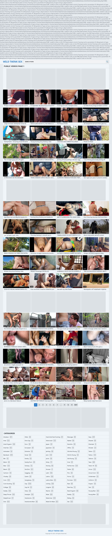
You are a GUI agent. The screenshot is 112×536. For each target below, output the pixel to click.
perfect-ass (72, 466)
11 (64, 405)
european (29, 448)
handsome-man (31, 502)
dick (6, 502)
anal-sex (7, 448)
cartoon (7, 473)
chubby (7, 476)
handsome (29, 498)
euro (27, 444)
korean (49, 469)
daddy (7, 491)
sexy (92, 437)
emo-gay (29, 440)
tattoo (92, 455)
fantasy (28, 466)
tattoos (92, 458)
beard (6, 469)
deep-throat (9, 494)
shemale (92, 444)
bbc (5, 458)
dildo (28, 437)
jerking (49, 451)
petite (70, 469)
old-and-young (73, 451)
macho (49, 491)
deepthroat (8, 498)
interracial (51, 440)
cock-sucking (9, 484)
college (7, 487)
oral (70, 462)
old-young (72, 458)
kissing (49, 466)
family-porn (30, 462)
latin (49, 473)
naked (70, 440)
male (49, 494)
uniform (93, 480)
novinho (71, 444)
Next (75, 405)
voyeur (92, 484)
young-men (93, 494)
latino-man (51, 480)
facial (28, 455)
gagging (29, 473)
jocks (49, 458)
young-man (94, 491)
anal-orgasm (9, 444)
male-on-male (52, 502)
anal (6, 440)
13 (71, 405)
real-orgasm (72, 491)
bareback (8, 455)
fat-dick (29, 469)
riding (70, 498)
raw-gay (71, 487)
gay (28, 484)
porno (70, 476)
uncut (92, 469)
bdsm (6, 462)
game (28, 476)
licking (50, 484)
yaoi (91, 487)
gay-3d (28, 487)
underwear (93, 476)
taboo (92, 451)
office (70, 448)
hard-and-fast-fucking (54, 437)
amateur (7, 437)
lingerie (50, 487)
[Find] (107, 61)
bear (6, 466)
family (28, 458)
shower (92, 448)
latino (49, 476)
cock (6, 480)
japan (49, 444)
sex (70, 502)
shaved (92, 440)
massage (71, 437)
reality (70, 494)
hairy (28, 491)
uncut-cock (93, 473)
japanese (50, 448)
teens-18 (93, 466)
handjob (29, 494)
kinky (49, 462)
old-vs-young (72, 455)
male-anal (50, 498)
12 (68, 405)
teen (92, 462)
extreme (29, 451)
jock (49, 455)
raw (70, 484)
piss (69, 473)
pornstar (71, 480)
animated (7, 451)
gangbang (29, 480)
